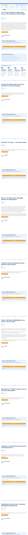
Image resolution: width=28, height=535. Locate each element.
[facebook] (16, 5)
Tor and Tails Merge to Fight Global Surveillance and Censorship (23, 70)
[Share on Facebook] (23, 9)
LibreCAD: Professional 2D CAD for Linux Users (8, 60)
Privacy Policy (4, 177)
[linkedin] (17, 5)
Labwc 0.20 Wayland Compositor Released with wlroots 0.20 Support (11, 57)
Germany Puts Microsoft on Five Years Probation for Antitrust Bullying (3, 70)
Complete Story (4, 96)
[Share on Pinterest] (25, 9)
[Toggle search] (26, 5)
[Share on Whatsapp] (26, 9)
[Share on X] (24, 9)
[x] (18, 5)
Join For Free (14, 46)
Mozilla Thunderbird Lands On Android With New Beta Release (17, 70)
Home (1, 9)
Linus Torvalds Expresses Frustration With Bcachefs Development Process (10, 70)
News (4, 9)
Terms (25, 48)
